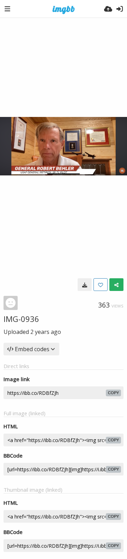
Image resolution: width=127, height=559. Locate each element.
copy (113, 393)
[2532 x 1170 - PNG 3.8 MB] (85, 284)
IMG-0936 (21, 318)
